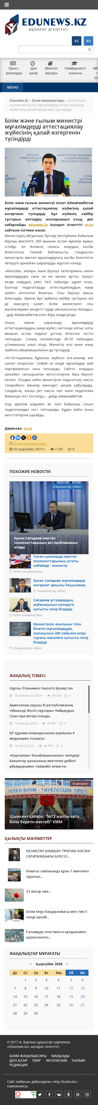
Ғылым (78, 1060)
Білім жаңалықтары (30, 443)
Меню (12, 87)
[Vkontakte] (58, 1094)
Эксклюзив (56, 1060)
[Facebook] (49, 1094)
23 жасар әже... (38, 891)
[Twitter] (39, 1094)
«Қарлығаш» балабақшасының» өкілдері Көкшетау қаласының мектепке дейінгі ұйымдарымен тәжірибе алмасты (44, 760)
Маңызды (60, 1056)
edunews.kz (38, 224)
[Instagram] (87, 1094)
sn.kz (89, 224)
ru (88, 41)
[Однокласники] (68, 1094)
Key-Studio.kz (65, 1081)
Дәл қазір (19, 1060)
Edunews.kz (36, 23)
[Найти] (89, 49)
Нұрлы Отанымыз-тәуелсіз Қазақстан (41, 688)
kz (77, 41)
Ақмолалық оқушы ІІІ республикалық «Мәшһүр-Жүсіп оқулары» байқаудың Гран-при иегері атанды (42, 710)
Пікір (36, 1060)
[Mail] (77, 1094)
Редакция (19, 1065)
